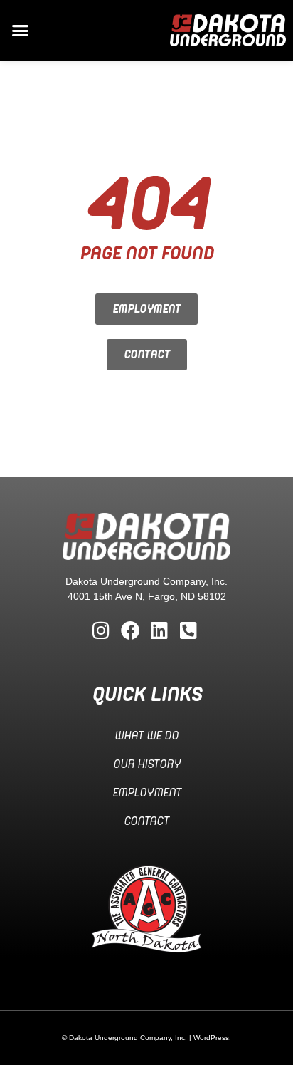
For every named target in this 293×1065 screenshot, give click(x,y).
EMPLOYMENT (146, 793)
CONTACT (146, 821)
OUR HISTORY (147, 764)
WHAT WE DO (146, 736)
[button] (20, 30)
